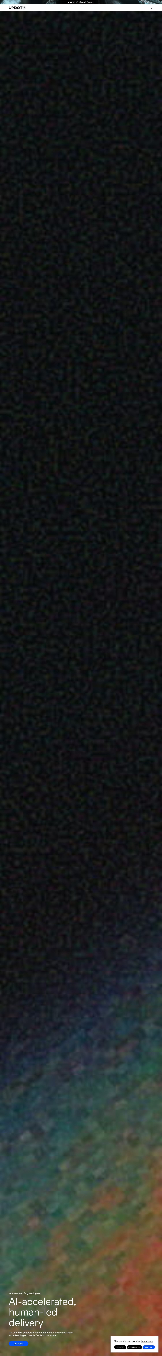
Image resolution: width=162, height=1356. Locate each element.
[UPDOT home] (17, 7)
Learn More (90, 2)
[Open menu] (152, 8)
